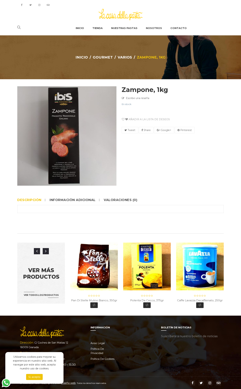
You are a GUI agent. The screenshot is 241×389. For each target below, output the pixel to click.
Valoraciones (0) (120, 200)
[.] (21, 5)
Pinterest (186, 130)
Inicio (82, 57)
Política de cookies (102, 359)
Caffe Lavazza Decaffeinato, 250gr (200, 300)
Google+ (165, 130)
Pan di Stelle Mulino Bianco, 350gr (94, 300)
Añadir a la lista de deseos (149, 119)
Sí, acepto (34, 377)
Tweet (131, 130)
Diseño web (68, 383)
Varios (125, 57)
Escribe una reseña (137, 98)
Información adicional (73, 200)
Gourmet (103, 57)
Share (147, 130)
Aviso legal (98, 343)
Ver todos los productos (41, 295)
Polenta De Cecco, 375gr (147, 300)
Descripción (29, 200)
